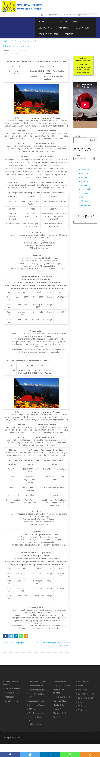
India (50, 21)
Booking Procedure (86, 694)
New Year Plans (60, 701)
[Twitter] (10, 636)
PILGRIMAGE (63, 28)
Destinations (45, 28)
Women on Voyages (37, 681)
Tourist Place (58, 709)
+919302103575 (69, 14)
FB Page (84, 201)
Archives (77, 155)
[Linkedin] (16, 636)
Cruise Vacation (11, 701)
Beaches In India (60, 681)
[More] (26, 636)
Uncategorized (59, 713)
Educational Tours (36, 701)
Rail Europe (9, 697)
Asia (75, 21)
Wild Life (57, 717)
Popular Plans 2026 (48, 34)
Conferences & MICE (38, 690)
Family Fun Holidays (61, 685)
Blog (83, 197)
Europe (63, 21)
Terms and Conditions (87, 698)
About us (84, 173)
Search (76, 136)
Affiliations (85, 177)
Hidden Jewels (35, 724)
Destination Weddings (38, 705)
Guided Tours (82, 28)
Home (41, 21)
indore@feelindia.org (51, 14)
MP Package (34, 709)
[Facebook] (5, 636)
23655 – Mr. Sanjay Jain (14, 642)
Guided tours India (36, 685)
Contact (69, 34)
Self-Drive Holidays (13, 688)
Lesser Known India (61, 697)
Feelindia (18, 737)
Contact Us (85, 205)
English (83, 15)
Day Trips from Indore (38, 713)
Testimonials (86, 169)
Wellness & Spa (11, 693)
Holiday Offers (59, 705)
